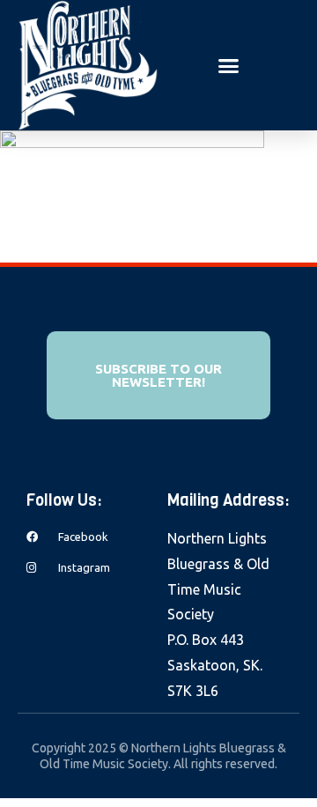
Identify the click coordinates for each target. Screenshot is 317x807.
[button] (229, 65)
